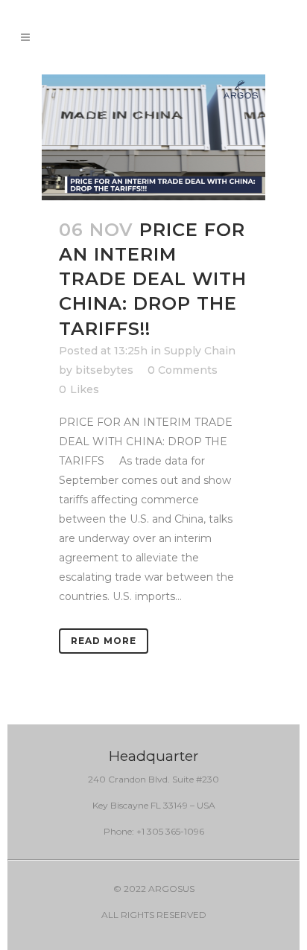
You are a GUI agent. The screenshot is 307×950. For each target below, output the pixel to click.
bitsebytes (104, 370)
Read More (103, 640)
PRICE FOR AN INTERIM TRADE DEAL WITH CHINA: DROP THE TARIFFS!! (153, 279)
